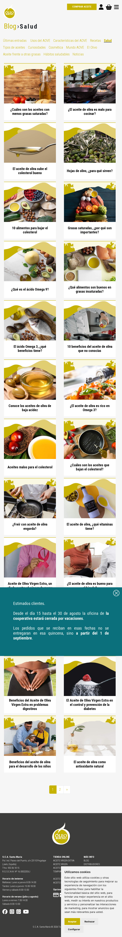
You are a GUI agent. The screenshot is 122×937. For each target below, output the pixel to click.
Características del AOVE (70, 41)
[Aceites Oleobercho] (61, 621)
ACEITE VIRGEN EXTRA (63, 860)
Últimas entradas (15, 41)
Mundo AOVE (75, 47)
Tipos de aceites (14, 47)
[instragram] (12, 912)
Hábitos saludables (57, 54)
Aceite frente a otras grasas (22, 54)
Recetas (95, 41)
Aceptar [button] (72, 921)
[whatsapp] (18, 912)
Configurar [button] (74, 929)
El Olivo (92, 47)
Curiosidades (37, 47)
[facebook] (4, 912)
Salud (108, 41)
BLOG (86, 860)
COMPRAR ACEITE (81, 6)
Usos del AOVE (40, 41)
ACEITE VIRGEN (60, 864)
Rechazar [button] (90, 921)
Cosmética (56, 47)
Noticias (78, 54)
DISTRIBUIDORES (92, 864)
